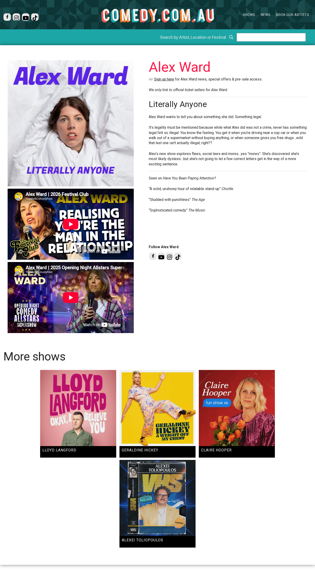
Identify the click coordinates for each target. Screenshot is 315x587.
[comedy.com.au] (157, 15)
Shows (249, 15)
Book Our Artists (292, 15)
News (265, 15)
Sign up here (164, 79)
